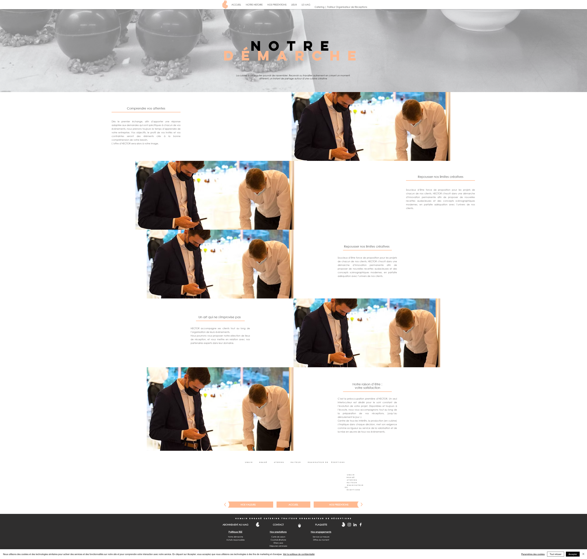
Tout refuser (555, 554)
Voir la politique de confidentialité (299, 554)
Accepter (573, 554)
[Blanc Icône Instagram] (349, 524)
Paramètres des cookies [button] (533, 554)
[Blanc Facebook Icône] (360, 524)
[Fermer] (583, 554)
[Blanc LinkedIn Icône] (355, 524)
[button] (278, 525)
